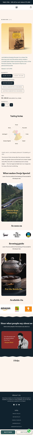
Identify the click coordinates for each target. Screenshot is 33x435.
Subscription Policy (16, 426)
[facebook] (14, 404)
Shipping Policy (16, 423)
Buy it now (8, 432)
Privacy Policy (16, 413)
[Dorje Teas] (16, 7)
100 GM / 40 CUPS (7, 75)
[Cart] (31, 7)
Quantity (4, 72)
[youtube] (19, 404)
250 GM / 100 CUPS (18, 75)
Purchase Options (7, 79)
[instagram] (16, 404)
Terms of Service (16, 420)
